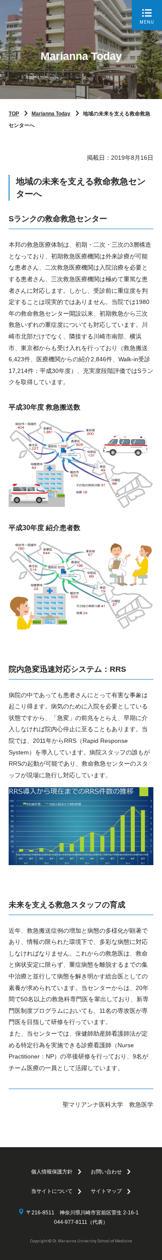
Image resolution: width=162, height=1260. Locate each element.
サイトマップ (106, 1191)
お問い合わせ (106, 1172)
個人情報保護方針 (52, 1172)
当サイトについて (52, 1191)
